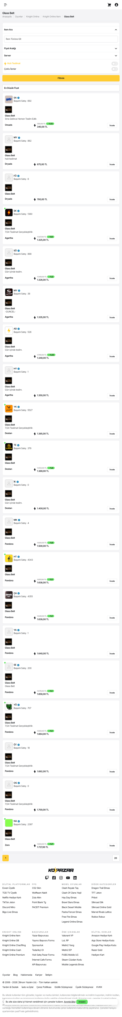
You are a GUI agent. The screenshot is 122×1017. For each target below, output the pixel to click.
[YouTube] (68, 878)
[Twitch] (47, 878)
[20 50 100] (116, 858)
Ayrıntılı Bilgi (69, 1001)
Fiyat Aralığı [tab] (10, 48)
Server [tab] (7, 55)
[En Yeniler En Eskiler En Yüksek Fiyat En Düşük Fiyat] (61, 88)
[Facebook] (54, 878)
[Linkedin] (75, 878)
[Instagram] (61, 878)
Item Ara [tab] (8, 29)
